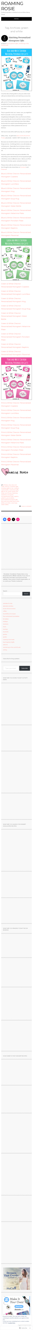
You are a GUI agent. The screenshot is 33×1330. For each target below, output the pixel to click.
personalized (10, 498)
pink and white (8, 501)
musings (5, 629)
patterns (3, 498)
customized (12, 490)
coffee (5, 611)
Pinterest (3, 169)
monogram (10, 494)
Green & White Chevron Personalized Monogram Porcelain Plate (15, 337)
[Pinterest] (9, 519)
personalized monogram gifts (9, 499)
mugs (11, 496)
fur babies (6, 619)
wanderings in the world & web (12, 647)
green (10, 491)
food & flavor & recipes (9, 613)
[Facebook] (4, 519)
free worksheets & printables (11, 616)
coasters (16, 488)
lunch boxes (8, 493)
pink (2, 501)
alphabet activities (8, 606)
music (4, 626)
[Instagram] (18, 519)
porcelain (8, 503)
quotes (5, 637)
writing (5, 650)
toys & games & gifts (12, 43)
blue (10, 485)
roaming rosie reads (8, 639)
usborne (5, 644)
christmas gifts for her (7, 488)
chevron (7, 486)
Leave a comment (26, 506)
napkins (16, 496)
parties (5, 634)
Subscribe (24, 668)
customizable (5, 490)
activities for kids (7, 603)
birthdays (5, 485)
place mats (16, 501)
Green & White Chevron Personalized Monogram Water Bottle (14, 316)
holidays (5, 621)
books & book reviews (9, 608)
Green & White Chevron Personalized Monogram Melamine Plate (15, 326)
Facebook (23, 167)
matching (14, 493)
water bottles (5, 504)
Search (5, 591)
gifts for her (4, 491)
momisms (5, 624)
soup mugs (14, 503)
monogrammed (5, 496)
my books (5, 631)
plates (3, 503)
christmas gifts (14, 486)
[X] (13, 519)
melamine (4, 494)
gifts (17, 490)
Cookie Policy (11, 1323)
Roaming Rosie (12, 6)
